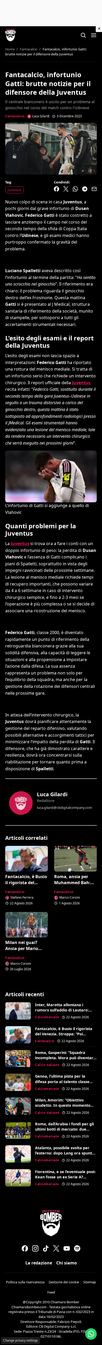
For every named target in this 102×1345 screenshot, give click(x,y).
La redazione (38, 1263)
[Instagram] (35, 1248)
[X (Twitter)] (56, 1248)
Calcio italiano (47, 1065)
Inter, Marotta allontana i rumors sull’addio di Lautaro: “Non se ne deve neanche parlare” (62, 1012)
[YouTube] (67, 1248)
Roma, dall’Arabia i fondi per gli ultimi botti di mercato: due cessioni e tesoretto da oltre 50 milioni (64, 1131)
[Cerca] (83, 35)
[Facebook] (25, 1248)
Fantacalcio (15, 116)
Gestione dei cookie (64, 1282)
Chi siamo (66, 1263)
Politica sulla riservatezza (25, 1282)
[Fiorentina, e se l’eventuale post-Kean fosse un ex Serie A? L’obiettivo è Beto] (18, 1177)
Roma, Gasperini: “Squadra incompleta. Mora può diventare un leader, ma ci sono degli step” (65, 1058)
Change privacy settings (20, 1340)
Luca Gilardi (52, 794)
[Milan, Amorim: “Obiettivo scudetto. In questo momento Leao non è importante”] (18, 1106)
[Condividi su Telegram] (84, 189)
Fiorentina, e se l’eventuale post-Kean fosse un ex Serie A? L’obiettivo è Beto (65, 1177)
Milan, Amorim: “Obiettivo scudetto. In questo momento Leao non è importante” (62, 1105)
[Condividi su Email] (94, 189)
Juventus (14, 189)
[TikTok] (46, 1248)
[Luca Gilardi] (21, 803)
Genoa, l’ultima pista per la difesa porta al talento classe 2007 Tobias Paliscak (62, 1081)
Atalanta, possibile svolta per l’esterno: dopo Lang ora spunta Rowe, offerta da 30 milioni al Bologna (64, 1155)
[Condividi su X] (66, 189)
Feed (51, 1292)
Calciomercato (47, 1017)
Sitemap (89, 1282)
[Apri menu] (93, 35)
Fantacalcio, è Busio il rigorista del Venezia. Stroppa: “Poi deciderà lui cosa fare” (63, 1034)
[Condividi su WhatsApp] (75, 189)
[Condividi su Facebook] (56, 189)
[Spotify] (77, 1248)
